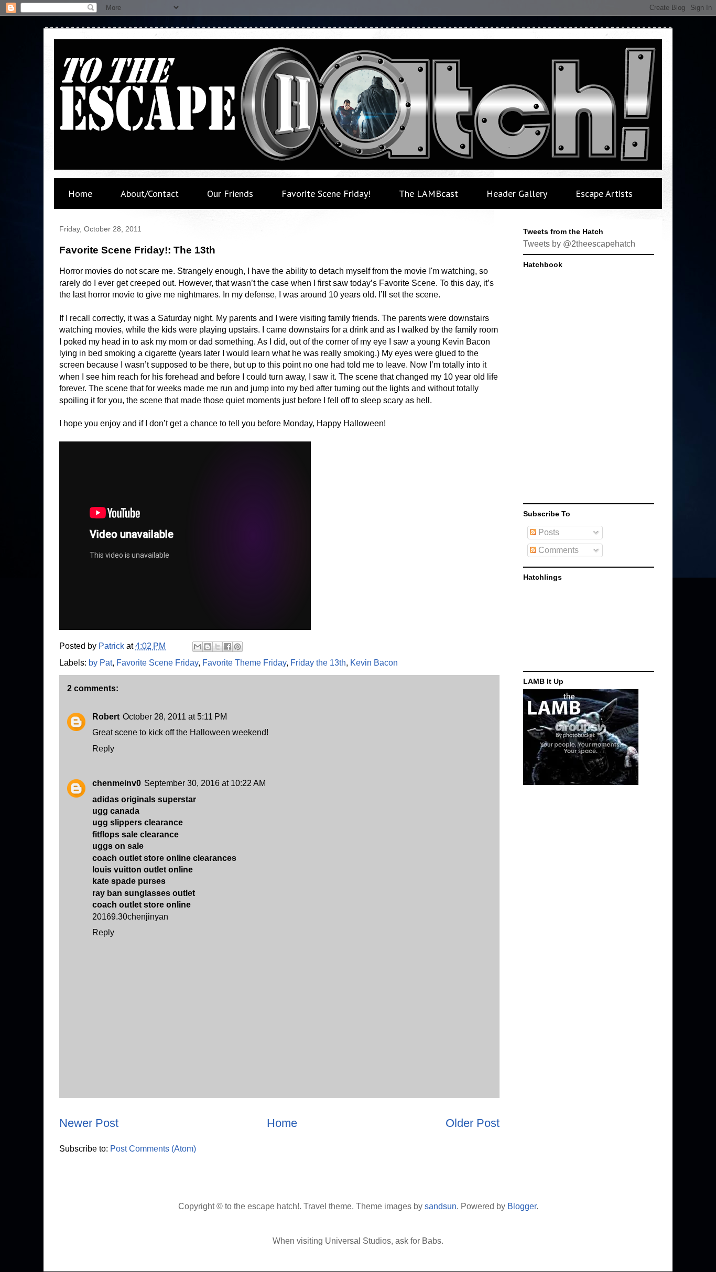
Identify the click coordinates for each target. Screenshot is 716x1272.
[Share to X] (217, 646)
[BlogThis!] (207, 646)
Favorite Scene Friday (157, 662)
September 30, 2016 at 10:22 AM (205, 783)
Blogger (521, 1206)
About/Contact (150, 193)
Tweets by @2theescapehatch (579, 243)
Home (80, 193)
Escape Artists (604, 193)
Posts (547, 532)
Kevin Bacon (374, 662)
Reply (103, 748)
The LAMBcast (428, 193)
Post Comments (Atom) (153, 1148)
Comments (557, 550)
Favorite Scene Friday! (326, 193)
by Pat (100, 662)
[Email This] (197, 646)
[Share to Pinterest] (237, 646)
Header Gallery (516, 193)
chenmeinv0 (116, 783)
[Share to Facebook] (227, 646)
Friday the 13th (318, 662)
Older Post (473, 1123)
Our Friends (230, 193)
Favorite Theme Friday (244, 662)
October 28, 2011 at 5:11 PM (175, 716)
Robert (106, 716)
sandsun (441, 1206)
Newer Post (88, 1123)
